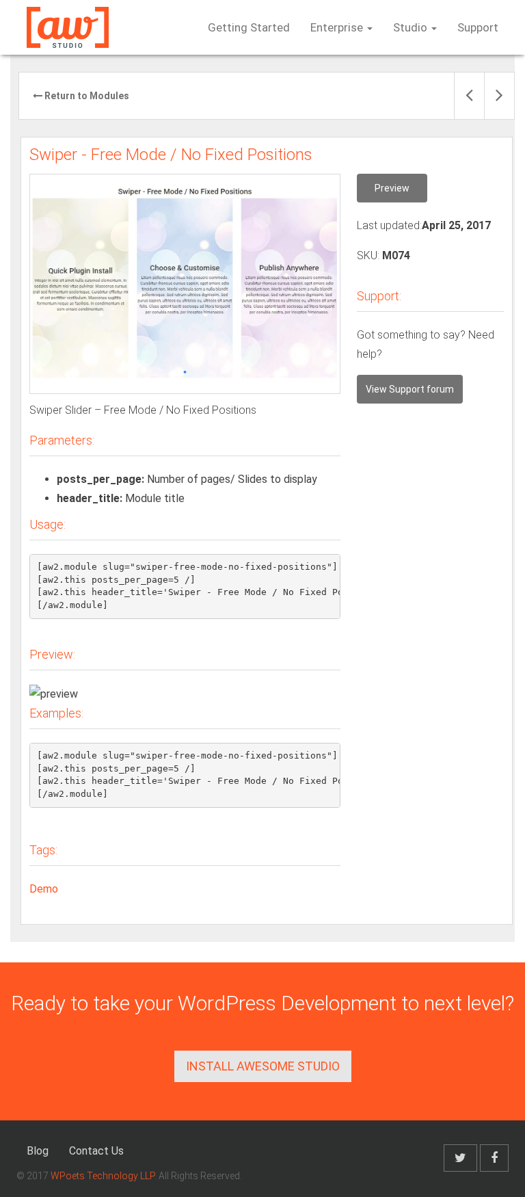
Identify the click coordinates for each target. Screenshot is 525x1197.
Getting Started (249, 27)
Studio (411, 27)
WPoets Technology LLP (102, 1175)
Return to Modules (85, 95)
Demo (43, 888)
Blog (38, 1150)
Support (477, 27)
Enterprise (338, 27)
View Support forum (410, 389)
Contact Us (96, 1150)
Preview (392, 188)
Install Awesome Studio (263, 1066)
